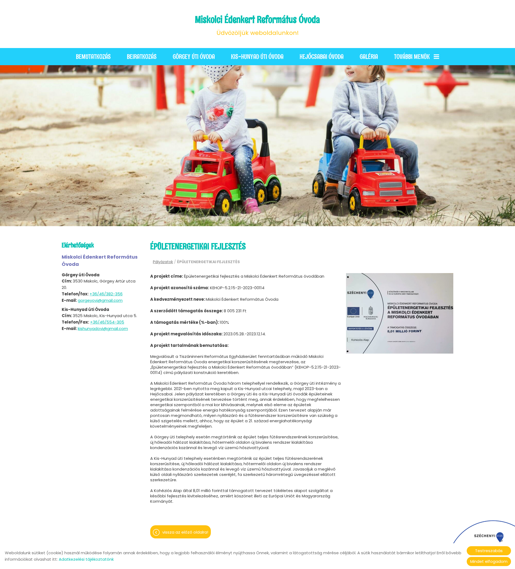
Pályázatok (163, 262)
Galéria (369, 56)
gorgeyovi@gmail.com (100, 300)
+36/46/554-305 (107, 322)
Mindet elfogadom (488, 561)
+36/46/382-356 (106, 294)
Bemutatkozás (93, 56)
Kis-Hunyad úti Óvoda (257, 56)
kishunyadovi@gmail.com (103, 328)
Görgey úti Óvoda (194, 56)
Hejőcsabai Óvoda (322, 56)
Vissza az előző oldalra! (185, 532)
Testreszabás (489, 550)
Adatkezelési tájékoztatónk (86, 559)
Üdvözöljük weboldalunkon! (257, 25)
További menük (412, 56)
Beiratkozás (142, 56)
